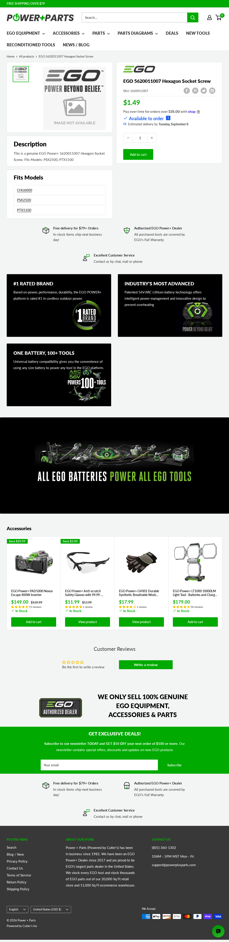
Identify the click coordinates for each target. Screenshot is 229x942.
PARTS (98, 33)
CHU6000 (24, 190)
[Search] (192, 17)
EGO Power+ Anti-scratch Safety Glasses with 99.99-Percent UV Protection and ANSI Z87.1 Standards (87, 593)
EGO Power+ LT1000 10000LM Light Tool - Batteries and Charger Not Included (195, 593)
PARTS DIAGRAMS (135, 33)
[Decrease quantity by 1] (128, 138)
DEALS (172, 33)
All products (26, 56)
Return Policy (16, 882)
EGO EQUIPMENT (23, 33)
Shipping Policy (18, 889)
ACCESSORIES (66, 33)
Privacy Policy (17, 861)
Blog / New (15, 854)
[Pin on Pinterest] (195, 90)
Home (11, 56)
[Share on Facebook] (187, 90)
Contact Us (15, 868)
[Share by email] (212, 90)
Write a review (146, 664)
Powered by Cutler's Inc (22, 926)
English (13, 909)
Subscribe (174, 765)
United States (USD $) (47, 909)
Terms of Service (19, 875)
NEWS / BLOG (76, 44)
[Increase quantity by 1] (152, 138)
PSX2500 (24, 200)
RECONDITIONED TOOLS (31, 44)
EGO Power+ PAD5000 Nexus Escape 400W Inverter (32, 593)
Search (11, 847)
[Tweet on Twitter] (204, 90)
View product (87, 622)
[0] (218, 17)
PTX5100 (24, 210)
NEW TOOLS (198, 33)
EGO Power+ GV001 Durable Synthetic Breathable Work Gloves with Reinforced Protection (139, 593)
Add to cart (138, 154)
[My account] (209, 17)
